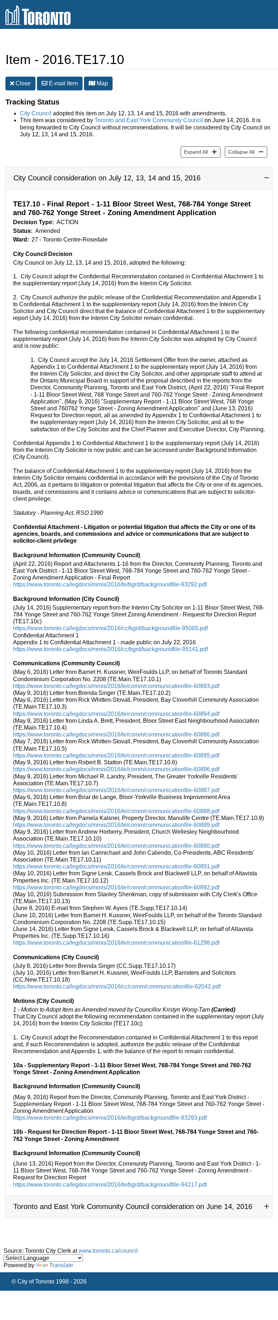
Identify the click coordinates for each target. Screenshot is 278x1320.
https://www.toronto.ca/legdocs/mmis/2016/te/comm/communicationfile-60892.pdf (116, 887)
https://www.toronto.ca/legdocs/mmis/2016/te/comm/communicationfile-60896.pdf (116, 769)
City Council (35, 113)
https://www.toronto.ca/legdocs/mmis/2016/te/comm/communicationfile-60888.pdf (116, 811)
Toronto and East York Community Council (148, 120)
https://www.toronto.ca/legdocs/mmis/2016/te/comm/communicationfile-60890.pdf (116, 846)
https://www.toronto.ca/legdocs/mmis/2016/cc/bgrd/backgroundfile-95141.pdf (110, 649)
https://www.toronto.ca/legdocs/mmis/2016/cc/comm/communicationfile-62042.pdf (116, 986)
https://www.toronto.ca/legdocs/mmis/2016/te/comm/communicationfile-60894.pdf (116, 714)
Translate (61, 1265)
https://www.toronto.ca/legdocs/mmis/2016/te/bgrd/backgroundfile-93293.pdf (110, 1118)
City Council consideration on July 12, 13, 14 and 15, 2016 (107, 178)
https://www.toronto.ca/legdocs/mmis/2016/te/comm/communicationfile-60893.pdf (116, 686)
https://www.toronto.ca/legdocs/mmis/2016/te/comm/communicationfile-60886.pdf (116, 734)
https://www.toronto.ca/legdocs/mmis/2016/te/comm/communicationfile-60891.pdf (116, 866)
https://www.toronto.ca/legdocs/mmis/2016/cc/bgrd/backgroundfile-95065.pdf (110, 628)
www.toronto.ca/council (108, 1251)
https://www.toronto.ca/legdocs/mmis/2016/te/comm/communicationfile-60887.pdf (116, 790)
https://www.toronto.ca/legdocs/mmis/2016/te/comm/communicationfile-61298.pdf (116, 943)
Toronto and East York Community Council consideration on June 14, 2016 (132, 1206)
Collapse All (239, 152)
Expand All (194, 152)
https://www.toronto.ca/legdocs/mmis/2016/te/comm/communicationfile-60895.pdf (116, 755)
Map (101, 83)
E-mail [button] (62, 83)
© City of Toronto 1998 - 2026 (49, 1281)
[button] (92, 83)
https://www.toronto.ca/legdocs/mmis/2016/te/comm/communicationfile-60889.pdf (116, 825)
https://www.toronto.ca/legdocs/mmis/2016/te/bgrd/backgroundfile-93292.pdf (110, 584)
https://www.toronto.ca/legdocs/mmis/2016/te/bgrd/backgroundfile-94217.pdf (110, 1185)
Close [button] (22, 83)
